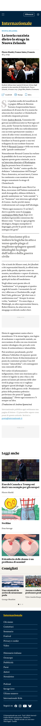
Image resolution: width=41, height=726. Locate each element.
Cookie (14, 721)
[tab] (18, 604)
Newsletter (8, 677)
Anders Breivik (14, 120)
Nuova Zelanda (9, 31)
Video (6, 646)
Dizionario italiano (12, 653)
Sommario (8, 632)
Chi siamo (8, 622)
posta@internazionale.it (12, 418)
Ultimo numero (10, 694)
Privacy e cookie (11, 641)
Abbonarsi (29, 14)
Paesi (6, 667)
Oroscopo (8, 658)
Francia (31, 52)
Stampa (20, 95)
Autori (6, 672)
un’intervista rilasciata (12, 163)
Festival (7, 636)
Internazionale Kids (12, 698)
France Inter (20, 52)
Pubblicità (8, 663)
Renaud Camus (16, 147)
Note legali (7, 721)
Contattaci (8, 627)
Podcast (7, 684)
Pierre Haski (8, 52)
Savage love (9, 689)
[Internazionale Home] (13, 615)
